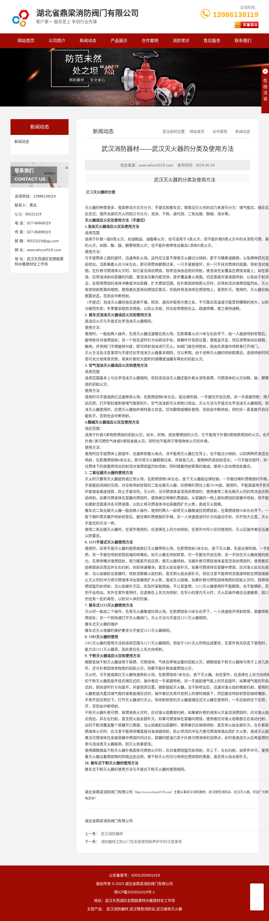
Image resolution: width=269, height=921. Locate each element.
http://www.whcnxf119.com (153, 792)
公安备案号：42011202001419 (134, 875)
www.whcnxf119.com (44, 250)
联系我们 (243, 40)
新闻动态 (88, 40)
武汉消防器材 (196, 792)
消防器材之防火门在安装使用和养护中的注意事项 (141, 841)
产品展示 (119, 40)
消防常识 (181, 40)
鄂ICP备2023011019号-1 (134, 892)
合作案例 (150, 40)
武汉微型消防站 (220, 792)
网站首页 (26, 40)
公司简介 (57, 40)
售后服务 (212, 40)
